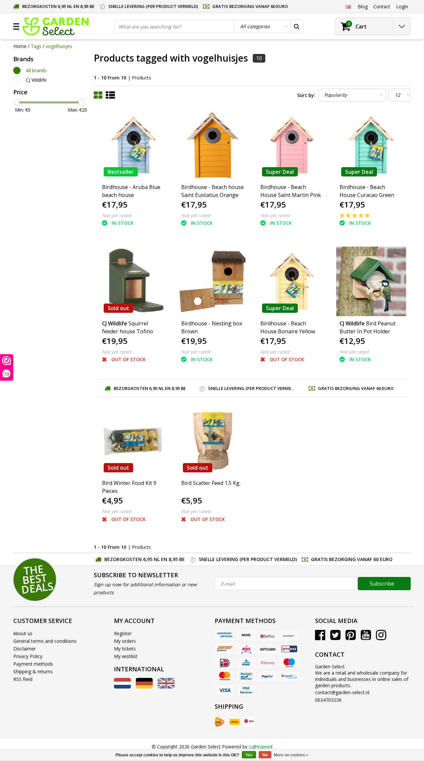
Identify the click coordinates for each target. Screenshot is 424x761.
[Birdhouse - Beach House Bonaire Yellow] (292, 281)
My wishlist (125, 656)
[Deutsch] (144, 687)
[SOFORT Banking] (225, 649)
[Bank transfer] (246, 636)
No (265, 755)
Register (123, 633)
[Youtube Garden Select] (366, 637)
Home (19, 46)
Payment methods (33, 664)
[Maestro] (289, 663)
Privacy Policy (27, 656)
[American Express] (225, 636)
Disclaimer (24, 648)
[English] (348, 6)
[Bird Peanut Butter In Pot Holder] (371, 281)
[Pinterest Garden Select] (350, 637)
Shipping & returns (33, 671)
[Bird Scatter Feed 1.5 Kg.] (212, 441)
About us (22, 633)
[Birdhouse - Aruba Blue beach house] (133, 145)
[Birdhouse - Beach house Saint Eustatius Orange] (212, 145)
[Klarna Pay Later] (267, 662)
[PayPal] (268, 676)
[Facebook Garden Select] (320, 637)
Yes (248, 755)
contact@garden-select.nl (342, 692)
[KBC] (246, 663)
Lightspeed (260, 746)
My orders (125, 641)
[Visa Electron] (246, 690)
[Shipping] (220, 722)
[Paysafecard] (289, 676)
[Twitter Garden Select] (335, 637)
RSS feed (22, 679)
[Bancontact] (246, 676)
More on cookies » (291, 755)
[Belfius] (268, 636)
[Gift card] (268, 649)
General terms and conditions (45, 641)
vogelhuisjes (59, 46)
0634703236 (328, 700)
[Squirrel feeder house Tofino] (133, 281)
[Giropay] (289, 649)
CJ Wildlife (36, 80)
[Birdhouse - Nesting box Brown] (212, 281)
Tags (36, 46)
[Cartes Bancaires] (289, 636)
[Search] (296, 26)
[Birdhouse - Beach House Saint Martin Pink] (292, 145)
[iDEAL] (225, 663)
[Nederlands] (122, 687)
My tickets (125, 648)
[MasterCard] (225, 676)
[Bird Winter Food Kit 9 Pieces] (133, 441)
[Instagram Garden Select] (381, 637)
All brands (36, 70)
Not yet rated (116, 215)
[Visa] (225, 690)
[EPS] (246, 649)
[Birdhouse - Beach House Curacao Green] (371, 145)
